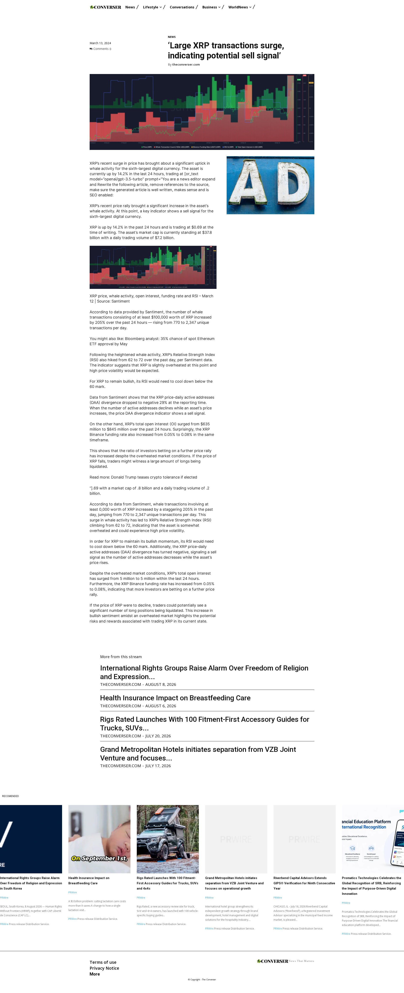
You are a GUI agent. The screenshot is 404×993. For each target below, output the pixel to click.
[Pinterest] (113, 58)
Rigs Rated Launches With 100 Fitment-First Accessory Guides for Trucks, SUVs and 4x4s (167, 883)
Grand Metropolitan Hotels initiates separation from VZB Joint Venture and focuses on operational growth (234, 883)
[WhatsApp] (123, 58)
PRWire (4, 897)
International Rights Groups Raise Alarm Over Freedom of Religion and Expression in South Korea (31, 883)
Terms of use (103, 962)
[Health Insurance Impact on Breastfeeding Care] (99, 839)
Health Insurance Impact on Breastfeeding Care (175, 698)
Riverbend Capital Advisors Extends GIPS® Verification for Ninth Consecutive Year (304, 883)
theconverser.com (186, 64)
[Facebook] (94, 58)
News (171, 37)
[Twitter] (103, 58)
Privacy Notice (104, 968)
